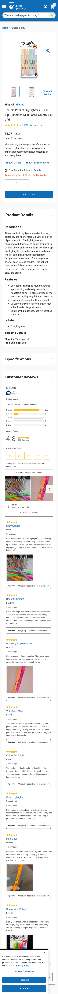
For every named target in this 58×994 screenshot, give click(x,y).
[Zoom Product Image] (48, 51)
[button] (45, 7)
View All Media (47, 93)
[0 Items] (52, 6)
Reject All (24, 980)
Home (5, 28)
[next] (41, 93)
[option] (14, 97)
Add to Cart (29, 194)
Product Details (13, 162)
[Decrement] (8, 183)
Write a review (36, 125)
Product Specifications (37, 162)
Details (37, 170)
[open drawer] (4, 6)
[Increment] (26, 183)
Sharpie (20, 104)
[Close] (44, 952)
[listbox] (23, 97)
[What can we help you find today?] (51, 15)
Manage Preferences (24, 971)
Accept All (24, 988)
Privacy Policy (22, 965)
